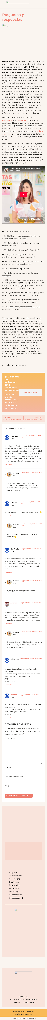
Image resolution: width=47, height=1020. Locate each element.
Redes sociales (15, 895)
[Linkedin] (32, 990)
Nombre (9, 768)
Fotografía (14, 888)
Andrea (13, 603)
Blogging (13, 872)
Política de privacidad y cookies (23, 999)
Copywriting (14, 879)
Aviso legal (23, 997)
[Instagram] (15, 990)
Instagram (22, 120)
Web (7, 786)
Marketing (14, 892)
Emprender (14, 885)
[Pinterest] (26, 990)
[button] (40, 4)
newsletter (7, 120)
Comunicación (15, 876)
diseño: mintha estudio (23, 1014)
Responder (8, 464)
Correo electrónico (14, 777)
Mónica (13, 695)
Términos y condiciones (23, 1002)
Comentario (11, 739)
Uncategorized (16, 898)
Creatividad (14, 882)
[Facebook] (21, 990)
